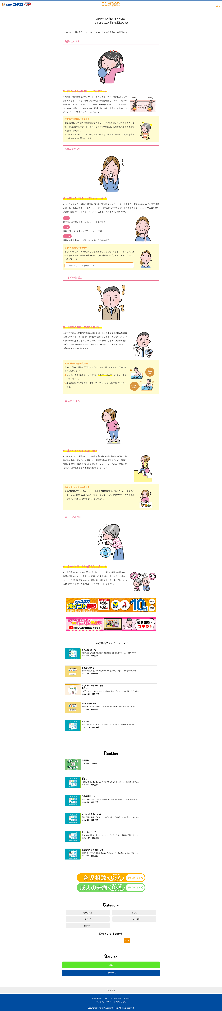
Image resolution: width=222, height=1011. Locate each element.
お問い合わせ (121, 1001)
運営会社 (127, 998)
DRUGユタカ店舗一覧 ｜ (114, 998)
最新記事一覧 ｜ (98, 998)
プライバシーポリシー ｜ (106, 1001)
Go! (127, 940)
